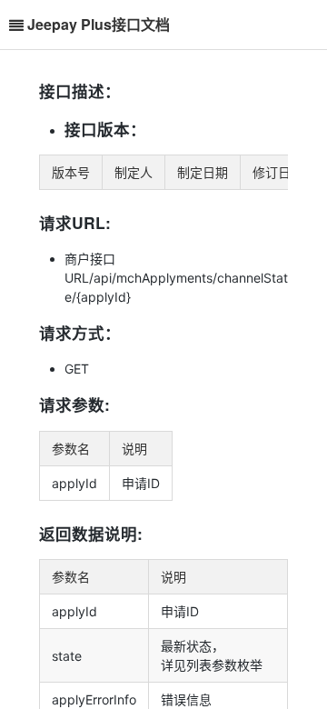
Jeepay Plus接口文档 (98, 24)
